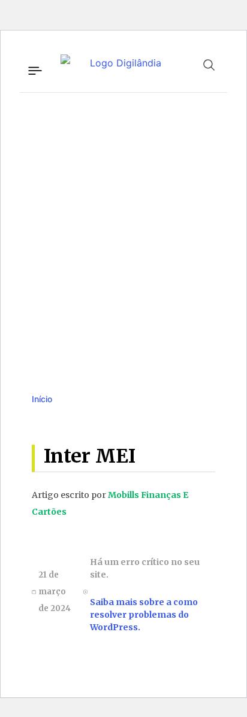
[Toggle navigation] (34, 69)
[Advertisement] (123, 230)
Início (42, 399)
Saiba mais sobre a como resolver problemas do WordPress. (144, 615)
